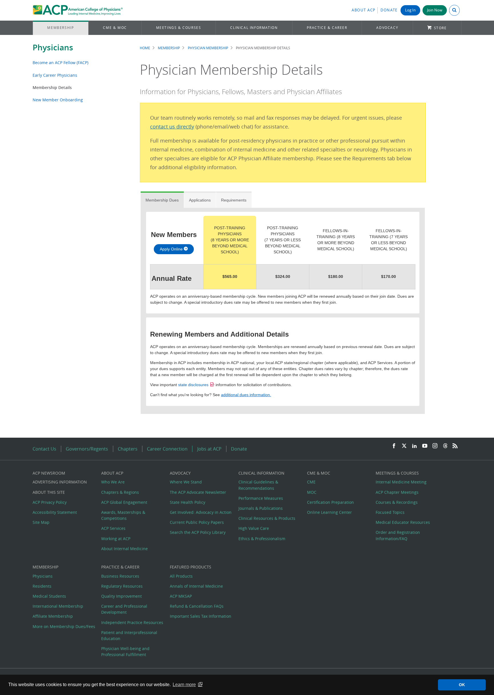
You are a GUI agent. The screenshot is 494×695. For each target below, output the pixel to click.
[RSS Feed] (455, 446)
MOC (311, 492)
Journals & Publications (260, 508)
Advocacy (387, 27)
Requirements (233, 200)
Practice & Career (327, 27)
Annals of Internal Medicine (196, 586)
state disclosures (193, 384)
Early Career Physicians (55, 75)
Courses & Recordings (397, 502)
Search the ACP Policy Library (198, 532)
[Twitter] (404, 446)
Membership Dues (162, 200)
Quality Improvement (121, 596)
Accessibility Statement (55, 512)
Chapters (128, 449)
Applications (200, 200)
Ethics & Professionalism (261, 538)
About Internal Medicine (124, 548)
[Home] (78, 10)
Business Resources (120, 576)
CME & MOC (115, 27)
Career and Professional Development (124, 609)
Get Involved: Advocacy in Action (201, 512)
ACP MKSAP (181, 596)
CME (311, 482)
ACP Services (113, 528)
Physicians (53, 47)
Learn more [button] (184, 684)
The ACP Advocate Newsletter (198, 492)
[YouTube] (424, 446)
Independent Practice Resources (132, 622)
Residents (42, 586)
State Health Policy (187, 502)
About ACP (364, 10)
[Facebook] (394, 446)
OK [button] (462, 684)
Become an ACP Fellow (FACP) (60, 62)
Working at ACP (115, 538)
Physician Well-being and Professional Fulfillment (125, 651)
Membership (60, 27)
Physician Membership (208, 48)
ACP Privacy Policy (50, 502)
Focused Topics (390, 512)
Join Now (434, 10)
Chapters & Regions (120, 492)
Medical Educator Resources (403, 522)
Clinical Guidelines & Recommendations (258, 485)
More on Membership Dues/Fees (64, 626)
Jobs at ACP (209, 449)
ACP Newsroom (49, 473)
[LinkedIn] (414, 446)
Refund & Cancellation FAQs (197, 606)
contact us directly (172, 126)
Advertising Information (60, 482)
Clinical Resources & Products (266, 518)
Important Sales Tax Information (200, 616)
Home (145, 48)
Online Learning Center (329, 512)
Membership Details (52, 87)
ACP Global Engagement (124, 502)
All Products (181, 576)
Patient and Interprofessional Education (129, 635)
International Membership (58, 606)
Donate (389, 10)
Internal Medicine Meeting (401, 482)
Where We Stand (186, 482)
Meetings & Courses (178, 27)
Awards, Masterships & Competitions (123, 515)
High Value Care (253, 528)
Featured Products (190, 567)
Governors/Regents (87, 449)
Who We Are (113, 482)
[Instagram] (435, 446)
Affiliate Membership (53, 616)
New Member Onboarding (58, 99)
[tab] (162, 199)
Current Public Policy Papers (197, 522)
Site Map (41, 522)
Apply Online (172, 249)
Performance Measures (260, 498)
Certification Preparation (330, 502)
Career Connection (167, 449)
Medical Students (49, 596)
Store (440, 27)
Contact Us (44, 449)
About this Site (49, 492)
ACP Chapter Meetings (397, 492)
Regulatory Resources (122, 586)
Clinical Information (254, 27)
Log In (410, 10)
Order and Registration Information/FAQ (398, 535)
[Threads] (445, 446)
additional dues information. (246, 394)
